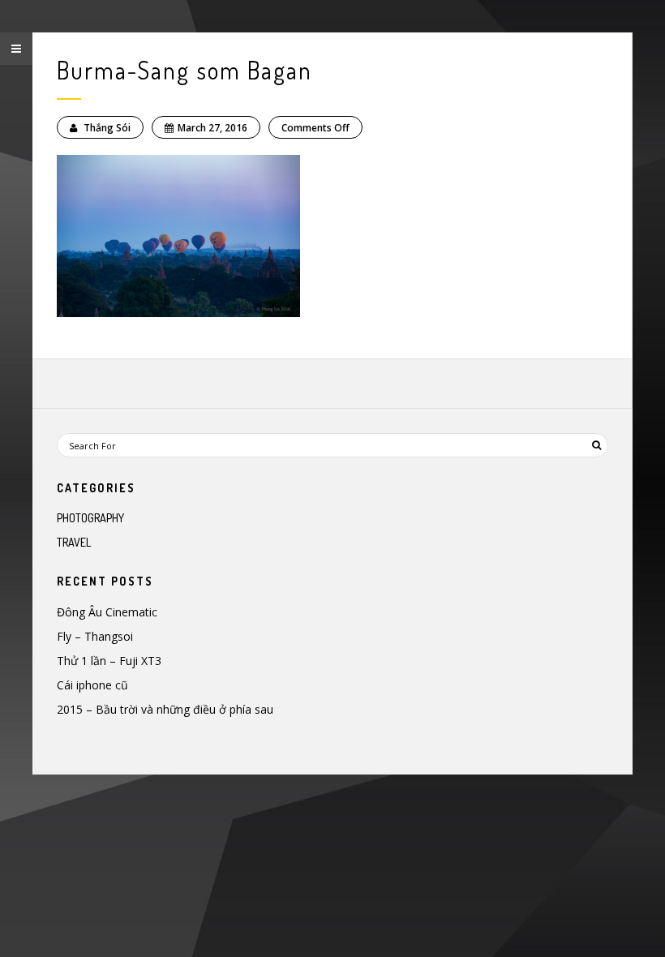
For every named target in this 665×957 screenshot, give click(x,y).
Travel (74, 542)
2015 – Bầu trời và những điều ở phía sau (165, 709)
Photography (90, 518)
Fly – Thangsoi (95, 636)
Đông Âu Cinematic (107, 612)
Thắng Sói (106, 128)
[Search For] (596, 445)
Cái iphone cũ (92, 685)
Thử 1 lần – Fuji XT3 (109, 660)
